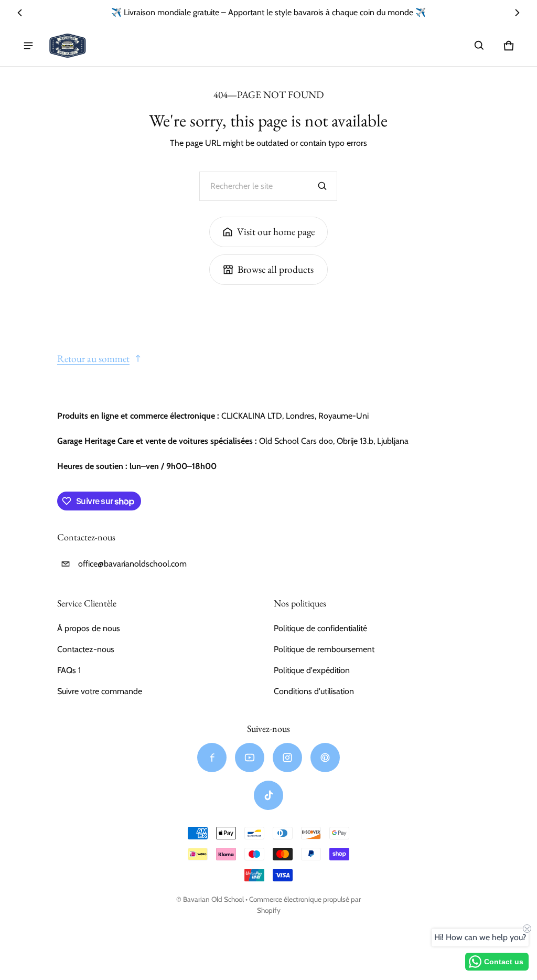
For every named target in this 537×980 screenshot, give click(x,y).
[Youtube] (249, 757)
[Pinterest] (325, 757)
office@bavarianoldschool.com (132, 564)
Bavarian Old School (213, 899)
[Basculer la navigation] (28, 45)
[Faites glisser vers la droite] (517, 12)
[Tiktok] (268, 795)
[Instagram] (287, 757)
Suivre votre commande (99, 691)
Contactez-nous (85, 649)
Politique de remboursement (324, 649)
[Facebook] (212, 757)
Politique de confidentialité (320, 628)
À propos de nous (88, 628)
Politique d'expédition (312, 670)
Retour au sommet (93, 358)
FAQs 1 (69, 670)
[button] (479, 45)
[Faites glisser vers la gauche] (20, 12)
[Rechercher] (322, 186)
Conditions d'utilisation (314, 691)
